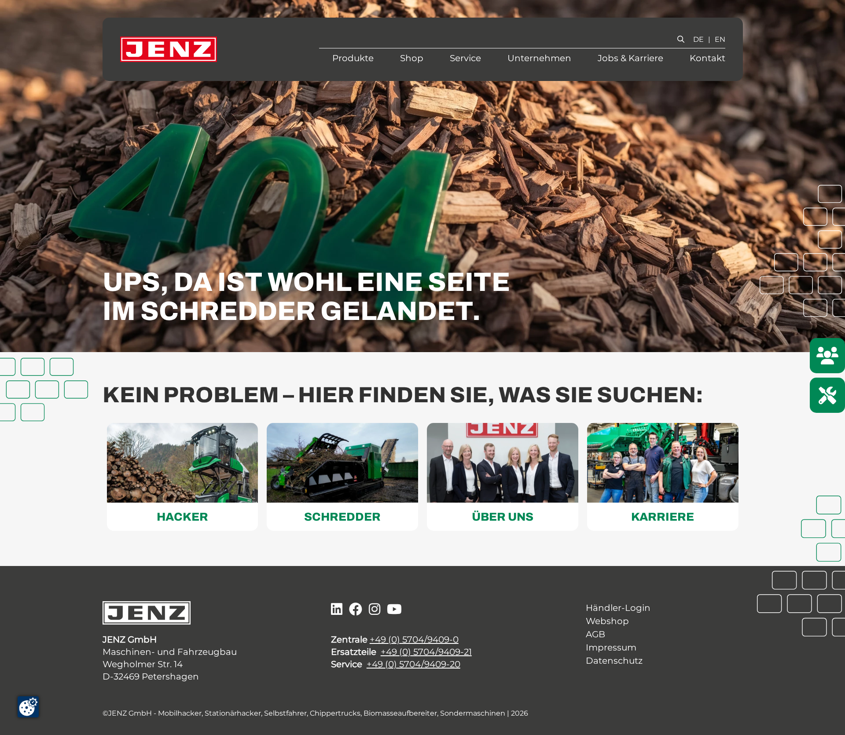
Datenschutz (614, 660)
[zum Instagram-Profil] (374, 609)
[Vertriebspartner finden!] (827, 355)
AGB (595, 634)
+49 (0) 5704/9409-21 (426, 652)
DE (698, 39)
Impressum (611, 647)
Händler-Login (618, 608)
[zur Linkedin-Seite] (336, 609)
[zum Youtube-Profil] (394, 609)
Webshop (607, 621)
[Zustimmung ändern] (28, 706)
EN (720, 39)
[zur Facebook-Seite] (355, 609)
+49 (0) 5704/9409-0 (414, 639)
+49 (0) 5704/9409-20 (413, 664)
